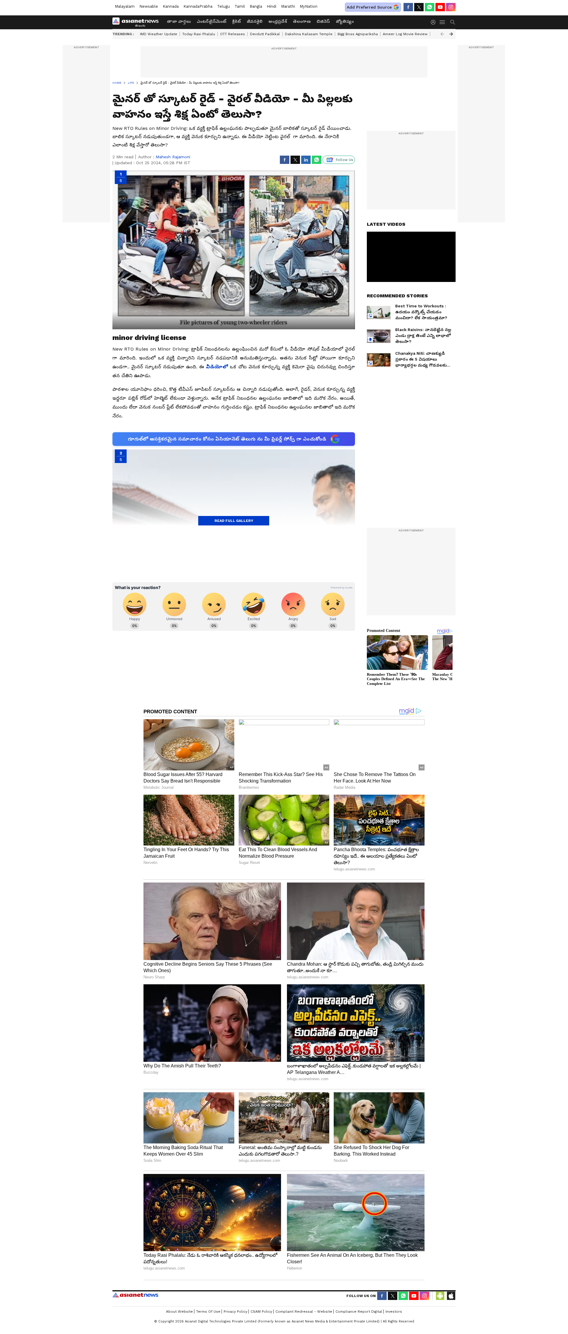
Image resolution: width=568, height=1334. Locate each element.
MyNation (308, 6)
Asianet (135, 1294)
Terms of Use (208, 1311)
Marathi (288, 6)
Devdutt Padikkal (265, 34)
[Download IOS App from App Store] (451, 1296)
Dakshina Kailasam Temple (309, 34)
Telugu (223, 6)
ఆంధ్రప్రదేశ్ (277, 21)
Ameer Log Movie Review (405, 34)
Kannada (171, 6)
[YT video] (440, 7)
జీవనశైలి (254, 21)
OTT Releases (232, 34)
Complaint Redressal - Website (303, 1311)
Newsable (148, 6)
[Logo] (137, 22)
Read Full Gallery (233, 521)
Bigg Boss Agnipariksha (358, 34)
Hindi (271, 6)
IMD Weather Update (158, 34)
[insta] (451, 7)
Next (451, 34)
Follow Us (344, 160)
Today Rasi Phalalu (198, 34)
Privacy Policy (235, 1311)
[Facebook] (408, 7)
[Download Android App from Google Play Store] (440, 1296)
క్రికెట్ (236, 21)
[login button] (434, 22)
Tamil (240, 6)
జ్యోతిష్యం (345, 21)
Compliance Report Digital (358, 1311)
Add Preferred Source (369, 7)
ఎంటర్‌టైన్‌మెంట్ (211, 21)
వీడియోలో (218, 367)
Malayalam (125, 6)
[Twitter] (419, 7)
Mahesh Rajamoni (173, 156)
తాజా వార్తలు (179, 21)
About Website (179, 1311)
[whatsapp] (429, 7)
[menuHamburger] (443, 22)
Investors (393, 1311)
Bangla (256, 6)
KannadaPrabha (197, 6)
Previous (442, 34)
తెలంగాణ (302, 21)
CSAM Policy (261, 1311)
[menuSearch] (452, 22)
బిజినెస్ (323, 21)
